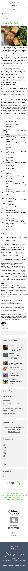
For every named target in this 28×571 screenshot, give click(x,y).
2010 (4, 463)
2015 (4, 455)
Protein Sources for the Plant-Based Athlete (12, 404)
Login (19, 7)
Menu (24, 13)
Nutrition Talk (14, 431)
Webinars (10, 7)
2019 (4, 449)
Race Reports (17, 429)
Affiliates (4, 7)
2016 (4, 453)
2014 (4, 457)
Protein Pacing (7, 400)
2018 (4, 450)
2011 (4, 461)
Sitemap (16, 7)
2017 (4, 452)
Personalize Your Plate (9, 413)
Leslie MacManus (13, 373)
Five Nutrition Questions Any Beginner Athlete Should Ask (13, 409)
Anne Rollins (4, 25)
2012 (4, 460)
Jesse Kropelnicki (13, 346)
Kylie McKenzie (13, 379)
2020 (4, 447)
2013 (4, 458)
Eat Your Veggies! (7, 396)
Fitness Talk (10, 429)
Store (23, 7)
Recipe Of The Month (9, 427)
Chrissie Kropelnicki (14, 367)
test (14, 484)
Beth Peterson (13, 361)
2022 (4, 444)
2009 (4, 464)
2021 (4, 446)
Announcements (19, 427)
